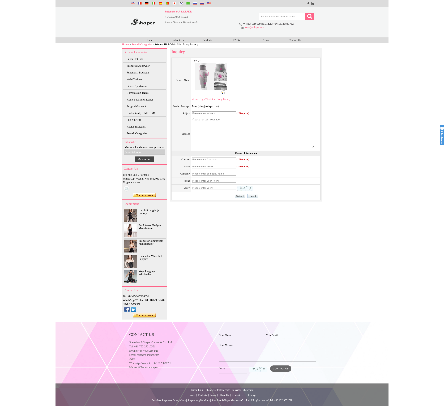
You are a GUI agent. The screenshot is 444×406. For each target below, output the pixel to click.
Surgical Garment (136, 106)
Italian (153, 3)
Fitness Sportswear (137, 86)
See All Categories (142, 44)
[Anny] (126, 188)
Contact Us (295, 40)
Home (149, 40)
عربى (188, 3)
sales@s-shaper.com (254, 27)
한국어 (181, 3)
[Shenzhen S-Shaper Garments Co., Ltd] (143, 22)
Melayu (208, 3)
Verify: (222, 368)
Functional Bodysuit (138, 72)
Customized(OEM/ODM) (141, 113)
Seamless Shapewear (138, 65)
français (139, 3)
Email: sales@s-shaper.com (144, 354)
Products (207, 40)
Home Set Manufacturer (140, 99)
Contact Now (144, 195)
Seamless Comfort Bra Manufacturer (151, 242)
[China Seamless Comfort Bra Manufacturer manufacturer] (130, 246)
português (167, 3)
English (132, 3)
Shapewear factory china (218, 390)
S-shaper (236, 390)
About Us (178, 40)
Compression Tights (137, 92)
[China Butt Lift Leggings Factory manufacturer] (130, 215)
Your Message (226, 345)
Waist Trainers (134, 79)
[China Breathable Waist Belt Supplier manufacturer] (130, 261)
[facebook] (308, 3)
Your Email (272, 335)
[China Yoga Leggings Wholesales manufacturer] (130, 276)
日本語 (174, 3)
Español (160, 3)
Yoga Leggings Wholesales (147, 273)
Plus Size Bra (134, 119)
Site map (251, 395)
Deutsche (146, 3)
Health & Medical (136, 126)
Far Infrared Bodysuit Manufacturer (150, 227)
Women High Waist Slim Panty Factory (211, 99)
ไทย (201, 3)
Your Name (225, 335)
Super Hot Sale (135, 59)
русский (195, 3)
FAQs (236, 40)
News (266, 40)
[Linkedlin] (312, 3)
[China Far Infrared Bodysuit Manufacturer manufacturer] (130, 230)
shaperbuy (248, 390)
